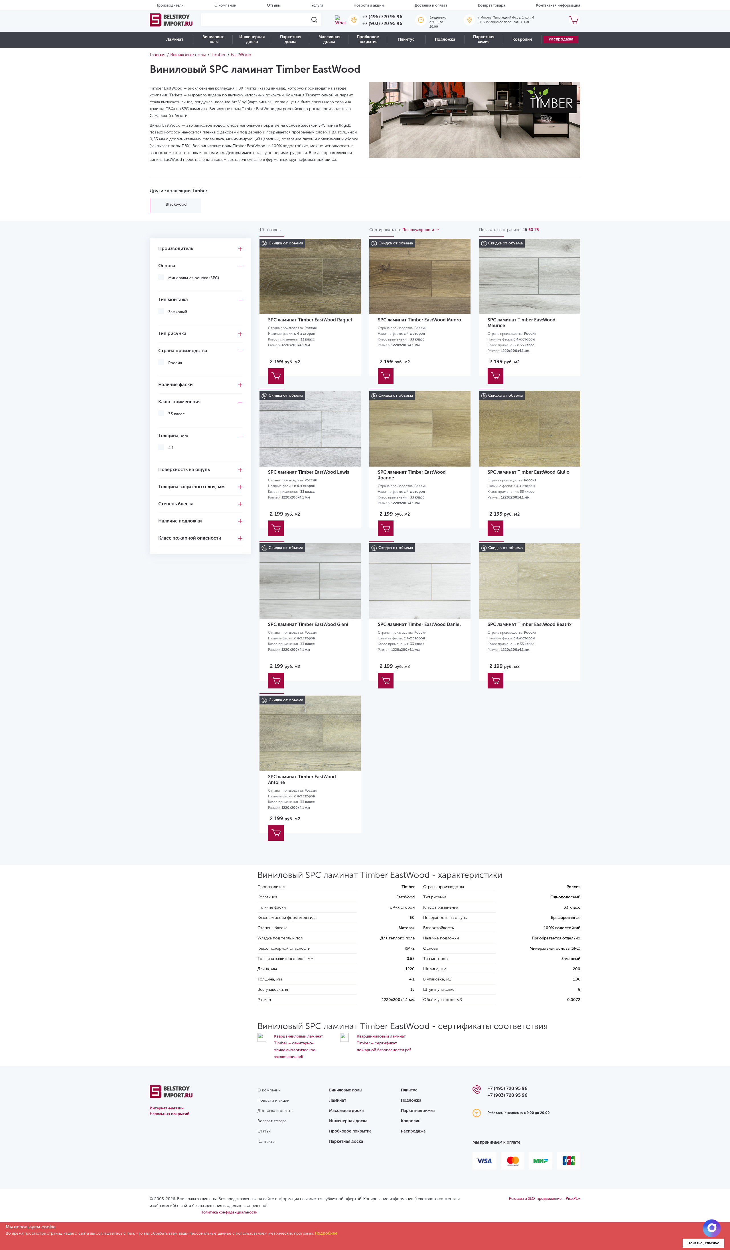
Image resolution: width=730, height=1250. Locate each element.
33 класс (176, 414)
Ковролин (522, 39)
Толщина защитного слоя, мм (191, 486)
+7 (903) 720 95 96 (382, 23)
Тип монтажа (173, 299)
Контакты (266, 1141)
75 (536, 229)
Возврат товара (491, 5)
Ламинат (174, 39)
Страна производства (182, 350)
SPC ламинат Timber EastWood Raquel (310, 320)
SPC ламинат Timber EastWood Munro (419, 320)
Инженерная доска (252, 39)
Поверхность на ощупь (184, 469)
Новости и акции (369, 5)
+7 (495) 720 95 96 (382, 16)
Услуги (317, 5)
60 (530, 229)
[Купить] (276, 376)
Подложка (445, 39)
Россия (175, 362)
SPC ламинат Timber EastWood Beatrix (529, 624)
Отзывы (274, 5)
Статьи (264, 1131)
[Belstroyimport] (171, 20)
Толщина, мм (173, 435)
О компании (225, 5)
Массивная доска (329, 39)
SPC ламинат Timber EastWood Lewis (308, 472)
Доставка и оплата (431, 5)
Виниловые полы (213, 39)
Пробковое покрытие (368, 39)
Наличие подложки (180, 521)
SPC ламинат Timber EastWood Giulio (528, 472)
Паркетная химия (483, 39)
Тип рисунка (172, 333)
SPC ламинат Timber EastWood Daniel (419, 624)
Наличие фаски (175, 384)
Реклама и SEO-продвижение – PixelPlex (544, 1198)
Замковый (177, 311)
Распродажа (561, 39)
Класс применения (179, 401)
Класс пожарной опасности (189, 538)
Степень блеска (176, 504)
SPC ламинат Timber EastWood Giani (308, 624)
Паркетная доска (290, 39)
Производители (169, 5)
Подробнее (326, 1233)
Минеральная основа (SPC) (193, 277)
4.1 (171, 447)
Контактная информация (558, 5)
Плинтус (406, 39)
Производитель (175, 248)
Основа (166, 265)
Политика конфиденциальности (228, 1212)
